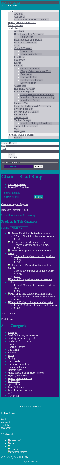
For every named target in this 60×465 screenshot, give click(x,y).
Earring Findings (28, 77)
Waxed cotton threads (31, 54)
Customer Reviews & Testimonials (31, 19)
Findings (18, 65)
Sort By (5, 227)
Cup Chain (19, 57)
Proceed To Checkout (19, 187)
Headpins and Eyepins (31, 80)
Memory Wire (21, 103)
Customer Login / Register (14, 204)
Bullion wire (26, 36)
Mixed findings (28, 83)
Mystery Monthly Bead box (22, 22)
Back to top (7, 319)
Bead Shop (13, 28)
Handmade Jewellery (24, 88)
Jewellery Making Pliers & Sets (36, 123)
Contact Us (19, 16)
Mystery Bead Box (23, 108)
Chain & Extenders (30, 68)
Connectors (26, 74)
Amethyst (19, 31)
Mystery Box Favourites (26, 111)
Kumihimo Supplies (24, 91)
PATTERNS (20, 114)
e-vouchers (19, 60)
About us (18, 13)
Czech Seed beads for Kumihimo (37, 94)
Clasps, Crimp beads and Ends (35, 71)
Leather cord (26, 51)
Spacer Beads (21, 117)
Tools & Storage (22, 120)
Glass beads (20, 85)
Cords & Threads (23, 48)
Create (35, 462)
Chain (17, 45)
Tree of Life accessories (26, 126)
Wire (16, 129)
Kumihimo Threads (30, 100)
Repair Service (15, 25)
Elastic (17, 62)
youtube (18, 137)
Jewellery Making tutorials (21, 134)
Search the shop (9, 313)
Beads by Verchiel (10, 209)
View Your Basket (17, 184)
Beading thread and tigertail (28, 39)
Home (11, 11)
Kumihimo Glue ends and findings (37, 97)
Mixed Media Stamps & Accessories (32, 106)
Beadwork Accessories (25, 42)
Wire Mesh (19, 131)
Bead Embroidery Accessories (29, 34)
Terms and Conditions (30, 406)
